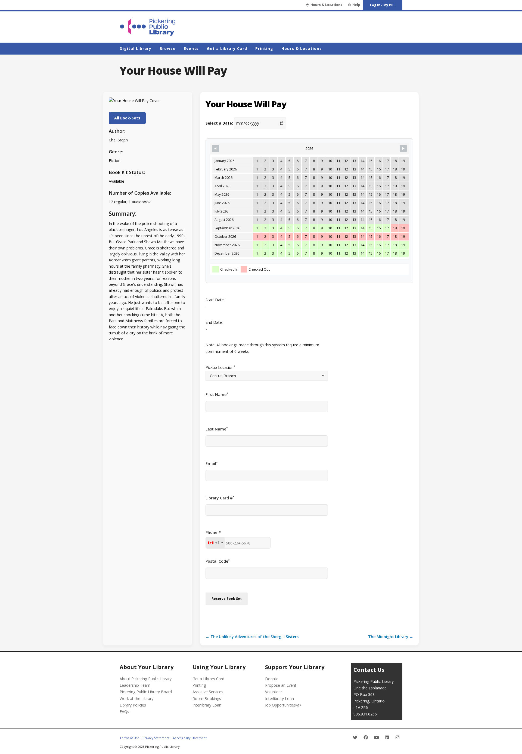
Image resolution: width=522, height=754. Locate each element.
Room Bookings (206, 698)
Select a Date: (219, 123)
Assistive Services (207, 691)
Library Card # (220, 497)
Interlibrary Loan (206, 705)
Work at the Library (136, 698)
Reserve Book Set (227, 598)
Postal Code (218, 561)
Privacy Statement (156, 738)
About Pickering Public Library (146, 678)
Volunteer (273, 691)
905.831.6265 (365, 714)
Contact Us (368, 669)
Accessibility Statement (190, 738)
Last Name (217, 429)
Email (212, 463)
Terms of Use (129, 738)
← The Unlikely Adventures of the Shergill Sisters (252, 636)
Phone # (213, 532)
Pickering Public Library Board (146, 691)
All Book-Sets (127, 118)
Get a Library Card (208, 678)
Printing (199, 685)
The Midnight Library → (390, 636)
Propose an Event (280, 685)
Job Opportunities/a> (283, 705)
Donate (271, 678)
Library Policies (133, 705)
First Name (217, 394)
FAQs (124, 711)
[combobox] (215, 542)
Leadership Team (135, 685)
